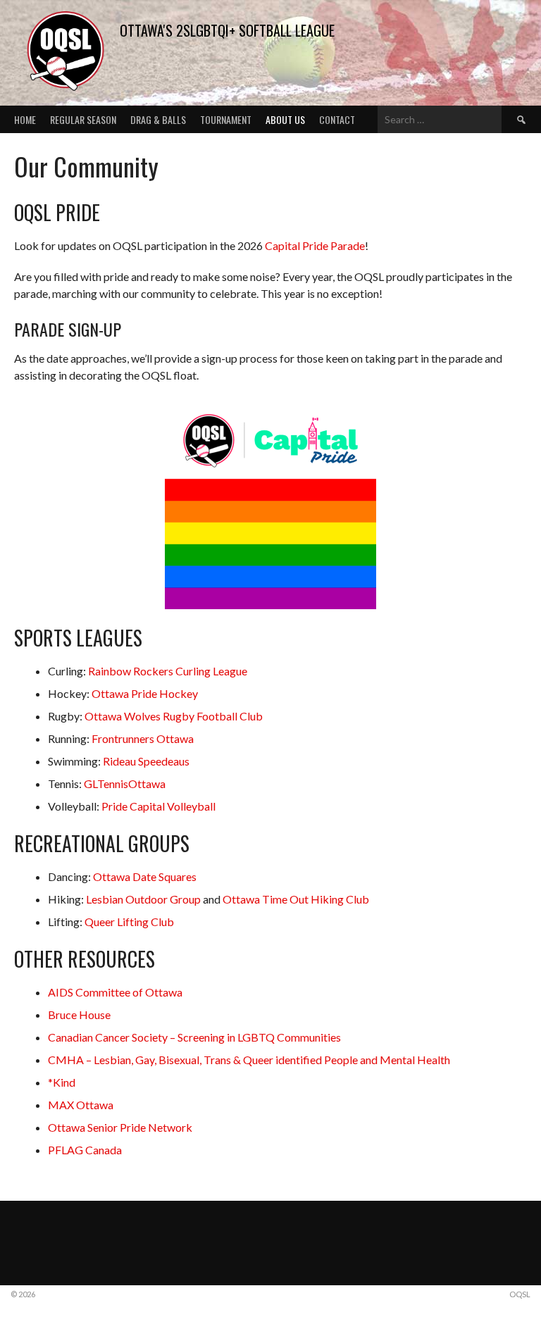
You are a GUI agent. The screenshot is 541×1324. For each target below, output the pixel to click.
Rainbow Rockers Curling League (167, 670)
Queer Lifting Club (129, 921)
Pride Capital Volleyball (158, 806)
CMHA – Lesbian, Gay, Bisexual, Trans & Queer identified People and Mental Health (249, 1059)
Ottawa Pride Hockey (145, 693)
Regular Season (83, 119)
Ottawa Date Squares (145, 876)
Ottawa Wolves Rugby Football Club (174, 716)
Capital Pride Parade (315, 245)
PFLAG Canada (85, 1149)
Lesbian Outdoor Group (143, 899)
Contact (337, 119)
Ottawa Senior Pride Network (120, 1127)
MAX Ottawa (80, 1104)
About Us (285, 119)
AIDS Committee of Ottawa (115, 992)
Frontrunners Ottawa (143, 738)
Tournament (225, 119)
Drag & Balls (158, 119)
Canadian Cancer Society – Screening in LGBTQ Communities (194, 1037)
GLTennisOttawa (125, 783)
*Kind (61, 1082)
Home (25, 119)
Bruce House (79, 1014)
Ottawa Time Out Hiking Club (296, 899)
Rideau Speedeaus (146, 761)
